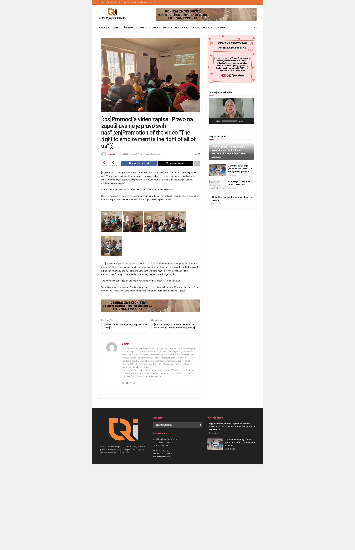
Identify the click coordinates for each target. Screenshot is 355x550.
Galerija (167, 27)
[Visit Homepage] (112, 14)
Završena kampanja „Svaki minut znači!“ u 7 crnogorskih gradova (240, 169)
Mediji (156, 27)
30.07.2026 (217, 204)
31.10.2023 (123, 154)
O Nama (115, 27)
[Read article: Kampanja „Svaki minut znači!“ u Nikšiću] (217, 186)
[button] (231, 111)
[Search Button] (255, 27)
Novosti (144, 27)
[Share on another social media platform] (197, 163)
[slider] (229, 121)
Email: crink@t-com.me (146, 2)
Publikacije (181, 27)
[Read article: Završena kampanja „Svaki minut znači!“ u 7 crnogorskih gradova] (217, 170)
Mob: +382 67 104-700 (127, 2)
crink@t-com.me (164, 454)
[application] (231, 111)
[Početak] (213, 121)
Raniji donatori (104, 2)
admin (112, 154)
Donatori (208, 27)
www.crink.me (163, 457)
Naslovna (103, 27)
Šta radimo (129, 27)
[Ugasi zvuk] (245, 121)
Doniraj (196, 27)
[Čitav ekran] (250, 121)
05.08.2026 (217, 157)
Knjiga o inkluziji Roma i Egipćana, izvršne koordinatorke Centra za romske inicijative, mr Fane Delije (228, 150)
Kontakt (114, 2)
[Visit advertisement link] (206, 14)
